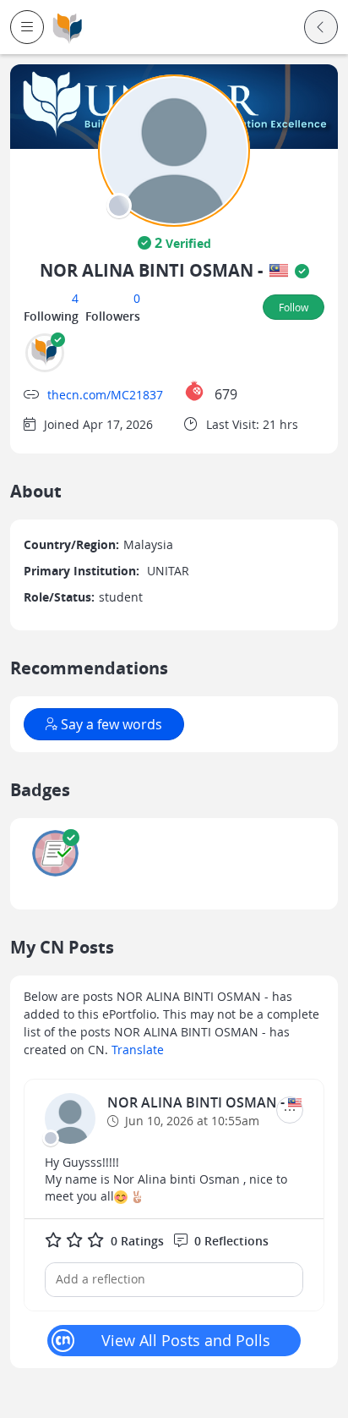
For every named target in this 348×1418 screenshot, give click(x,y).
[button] (27, 27)
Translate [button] (137, 1050)
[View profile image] (174, 149)
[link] (67, 27)
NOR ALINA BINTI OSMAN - (197, 1102)
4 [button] (75, 298)
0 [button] (136, 298)
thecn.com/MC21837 (105, 395)
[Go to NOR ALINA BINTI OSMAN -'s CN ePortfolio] (70, 1118)
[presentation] (119, 205)
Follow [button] (293, 307)
